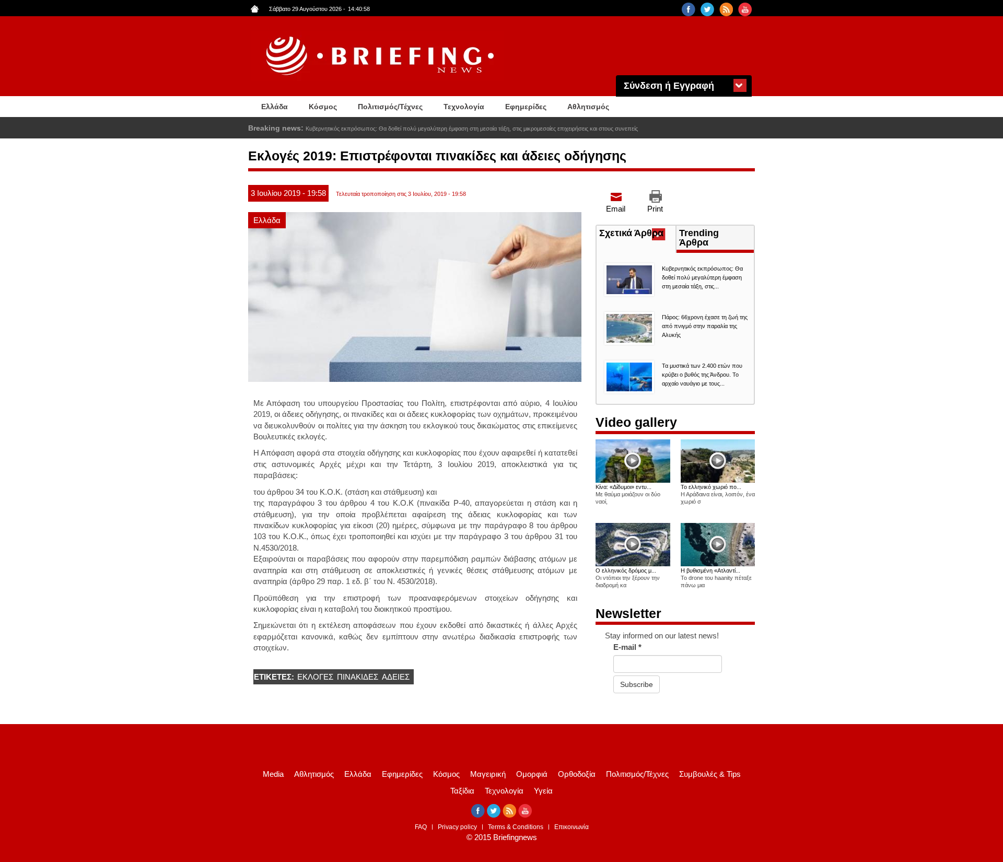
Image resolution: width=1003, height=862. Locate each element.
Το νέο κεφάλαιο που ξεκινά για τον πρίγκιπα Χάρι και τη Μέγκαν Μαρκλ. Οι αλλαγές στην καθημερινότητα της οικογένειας (459, 128)
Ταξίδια (462, 790)
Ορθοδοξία (577, 774)
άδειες (396, 676)
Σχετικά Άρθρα (637, 234)
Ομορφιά (531, 774)
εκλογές (315, 676)
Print (655, 208)
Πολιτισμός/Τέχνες (390, 106)
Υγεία (543, 790)
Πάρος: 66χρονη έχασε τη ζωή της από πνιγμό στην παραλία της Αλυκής (705, 326)
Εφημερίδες (525, 106)
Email (615, 208)
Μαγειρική (488, 774)
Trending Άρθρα (699, 238)
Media (273, 774)
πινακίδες (357, 676)
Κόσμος (323, 106)
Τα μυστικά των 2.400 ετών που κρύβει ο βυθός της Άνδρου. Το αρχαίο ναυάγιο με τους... (702, 375)
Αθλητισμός (588, 106)
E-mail (627, 647)
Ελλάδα (274, 106)
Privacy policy (457, 827)
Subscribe (636, 684)
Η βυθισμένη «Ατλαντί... (710, 570)
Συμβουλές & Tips (710, 774)
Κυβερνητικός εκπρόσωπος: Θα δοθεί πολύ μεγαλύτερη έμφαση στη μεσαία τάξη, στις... (702, 277)
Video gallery (636, 422)
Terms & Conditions (515, 827)
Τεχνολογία (464, 106)
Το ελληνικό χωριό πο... (711, 487)
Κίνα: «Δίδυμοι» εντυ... (623, 487)
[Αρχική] (381, 56)
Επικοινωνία (571, 827)
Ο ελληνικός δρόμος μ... (626, 570)
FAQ (421, 827)
